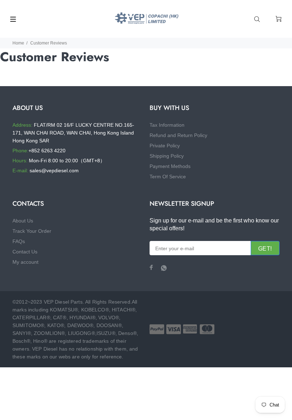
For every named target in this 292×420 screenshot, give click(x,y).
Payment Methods (170, 166)
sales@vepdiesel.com (54, 170)
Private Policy (165, 145)
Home (18, 43)
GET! (265, 249)
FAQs (18, 241)
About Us (22, 221)
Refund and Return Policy (178, 135)
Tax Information (167, 125)
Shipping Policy (167, 156)
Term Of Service (168, 176)
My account (25, 262)
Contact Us (24, 251)
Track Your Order (31, 231)
